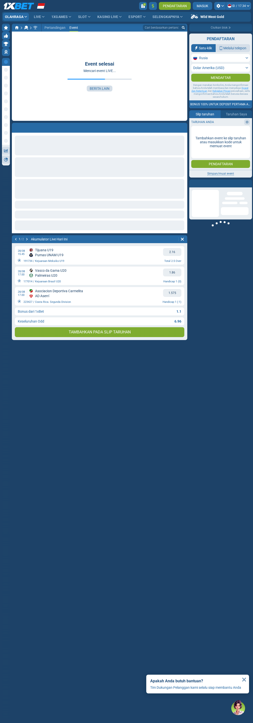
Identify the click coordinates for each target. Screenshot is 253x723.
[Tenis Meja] (26, 28)
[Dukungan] (238, 708)
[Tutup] (244, 680)
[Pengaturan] (220, 6)
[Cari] (183, 28)
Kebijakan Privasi (221, 91)
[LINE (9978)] (17, 28)
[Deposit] (153, 6)
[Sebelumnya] (16, 239)
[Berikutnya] (27, 239)
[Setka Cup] (35, 28)
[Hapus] (182, 239)
